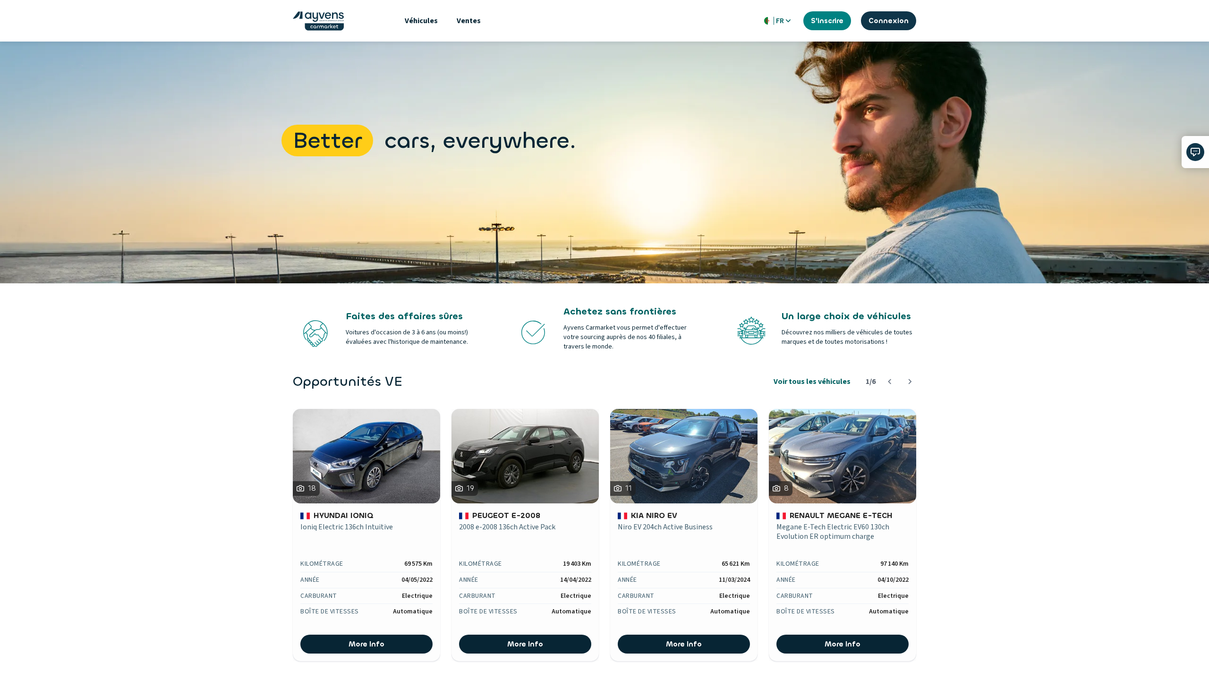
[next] (909, 381)
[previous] (889, 381)
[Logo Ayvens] (318, 21)
